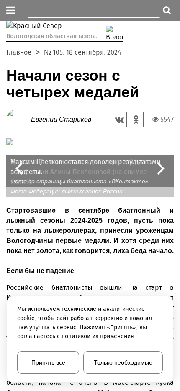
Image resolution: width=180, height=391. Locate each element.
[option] (90, 162)
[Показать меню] (10, 10)
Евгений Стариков (61, 119)
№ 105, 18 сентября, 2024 (82, 52)
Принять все (48, 362)
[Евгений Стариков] (18, 119)
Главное (18, 52)
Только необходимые (123, 362)
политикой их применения (98, 336)
